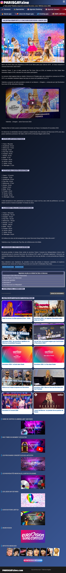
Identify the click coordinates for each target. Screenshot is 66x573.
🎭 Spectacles (19, 9)
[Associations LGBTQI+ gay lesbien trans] (33, 518)
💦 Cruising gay (43, 14)
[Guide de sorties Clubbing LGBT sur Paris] (33, 428)
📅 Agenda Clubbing (34, 9)
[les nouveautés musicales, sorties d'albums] (33, 482)
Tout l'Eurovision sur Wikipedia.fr (13, 284)
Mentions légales (46, 569)
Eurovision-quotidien (9, 280)
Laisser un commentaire (57, 293)
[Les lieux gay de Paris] (33, 500)
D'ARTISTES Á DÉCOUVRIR (33, 560)
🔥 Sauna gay (7, 14)
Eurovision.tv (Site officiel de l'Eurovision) (15, 275)
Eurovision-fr (7, 282)
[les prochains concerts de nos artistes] (33, 464)
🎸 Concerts (6, 9)
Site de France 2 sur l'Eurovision (13, 278)
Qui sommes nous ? (36, 569)
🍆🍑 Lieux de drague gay (24, 14)
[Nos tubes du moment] (33, 446)
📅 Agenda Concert (52, 9)
